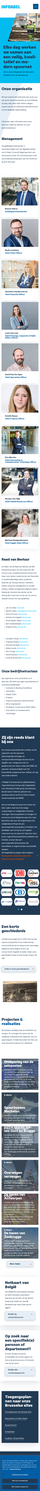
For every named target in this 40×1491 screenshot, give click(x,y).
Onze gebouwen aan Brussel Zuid (18, 1412)
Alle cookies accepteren (20, 1487)
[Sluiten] (37, 1458)
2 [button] (22, 910)
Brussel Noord (11, 1425)
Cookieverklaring (15, 1469)
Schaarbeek (10, 1432)
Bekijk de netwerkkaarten (15, 1316)
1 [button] (18, 910)
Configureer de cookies (20, 1475)
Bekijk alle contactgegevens (16, 1371)
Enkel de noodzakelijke (20, 1481)
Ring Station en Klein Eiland (16, 1419)
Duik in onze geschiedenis (17, 969)
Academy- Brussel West (14, 1439)
